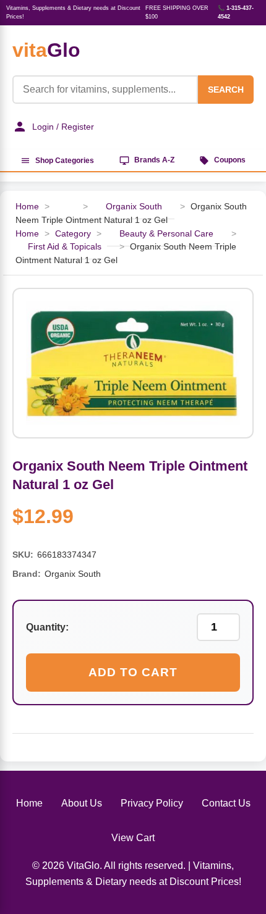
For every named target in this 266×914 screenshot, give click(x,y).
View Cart (133, 837)
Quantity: (47, 627)
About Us (81, 803)
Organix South (134, 206)
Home (27, 206)
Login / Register (63, 127)
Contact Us (226, 803)
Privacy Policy (152, 803)
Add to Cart (133, 672)
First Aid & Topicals (64, 246)
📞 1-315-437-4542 (236, 12)
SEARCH (226, 89)
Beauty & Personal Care (166, 233)
